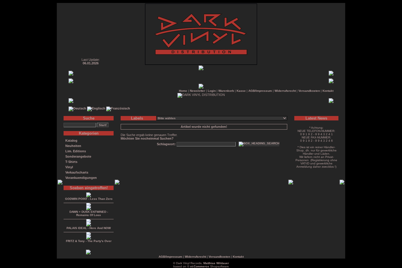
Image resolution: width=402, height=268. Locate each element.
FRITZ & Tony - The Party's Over (89, 241)
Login (212, 90)
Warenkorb (226, 90)
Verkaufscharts (76, 172)
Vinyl (69, 167)
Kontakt (328, 90)
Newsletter (197, 90)
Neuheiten (73, 146)
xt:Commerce (199, 266)
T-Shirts (71, 162)
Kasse (241, 90)
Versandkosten (309, 90)
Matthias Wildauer (216, 263)
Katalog (71, 140)
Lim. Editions (75, 151)
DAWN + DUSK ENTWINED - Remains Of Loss (88, 213)
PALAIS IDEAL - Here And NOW (89, 228)
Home (183, 90)
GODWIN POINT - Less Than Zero (88, 198)
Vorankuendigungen (81, 177)
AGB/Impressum (260, 90)
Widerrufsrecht (285, 90)
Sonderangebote (78, 156)
